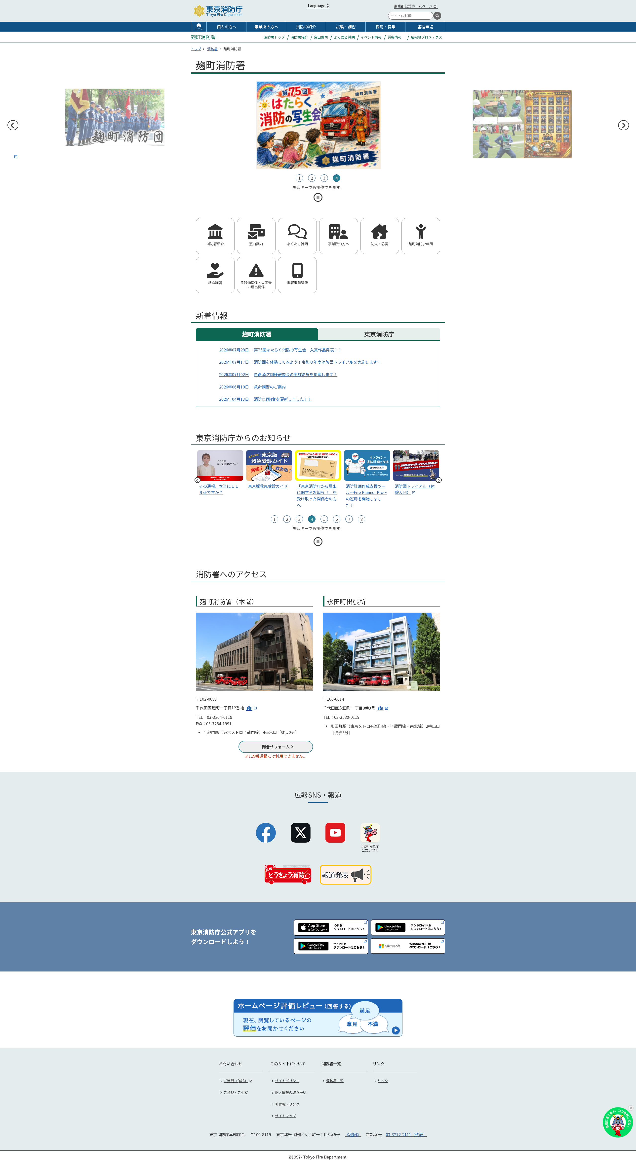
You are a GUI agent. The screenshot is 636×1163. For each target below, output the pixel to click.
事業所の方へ (266, 27)
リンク (383, 1080)
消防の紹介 (306, 27)
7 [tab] (349, 519)
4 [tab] (337, 178)
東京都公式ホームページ (413, 5)
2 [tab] (312, 178)
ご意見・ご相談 (236, 1092)
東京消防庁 (379, 334)
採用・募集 (386, 27)
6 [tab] (337, 519)
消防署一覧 (335, 1080)
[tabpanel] (318, 125)
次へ (623, 125)
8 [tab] (361, 519)
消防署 (212, 48)
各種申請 (425, 27)
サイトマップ (285, 1115)
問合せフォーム (276, 747)
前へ (12, 125)
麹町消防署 (257, 334)
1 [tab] (299, 178)
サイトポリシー (287, 1080)
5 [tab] (324, 519)
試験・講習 (346, 27)
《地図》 (353, 1134)
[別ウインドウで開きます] (114, 120)
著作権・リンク (287, 1104)
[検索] (437, 16)
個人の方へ (227, 27)
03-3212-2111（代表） (406, 1134)
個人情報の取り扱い (290, 1092)
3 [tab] (324, 178)
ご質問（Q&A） (236, 1080)
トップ (198, 29)
